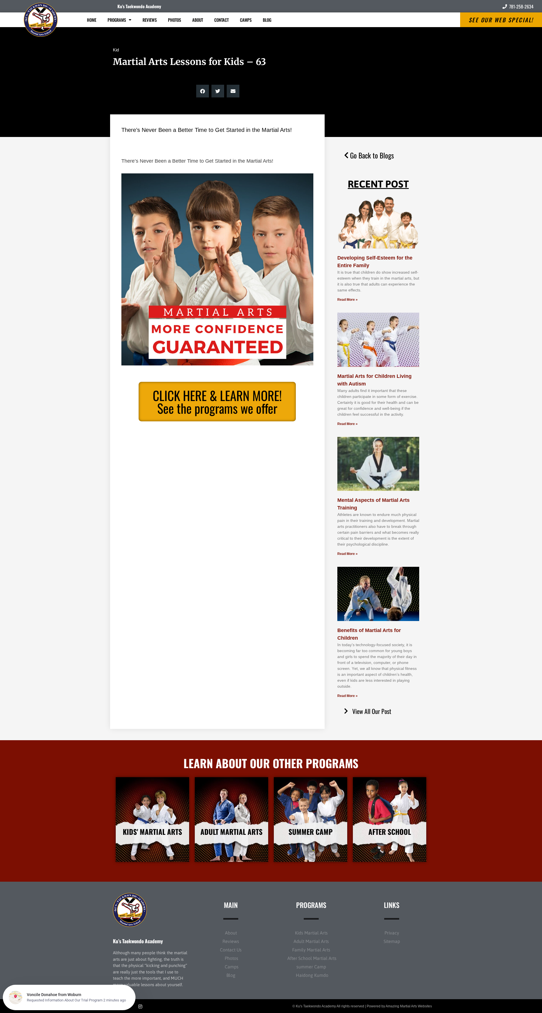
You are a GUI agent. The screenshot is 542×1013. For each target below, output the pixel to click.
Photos (174, 20)
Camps (246, 20)
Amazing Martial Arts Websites (409, 1006)
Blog (267, 20)
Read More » (347, 300)
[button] (202, 91)
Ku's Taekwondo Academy (139, 6)
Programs (117, 20)
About (197, 20)
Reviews (150, 20)
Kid (116, 49)
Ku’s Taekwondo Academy (138, 941)
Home (91, 20)
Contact (221, 20)
